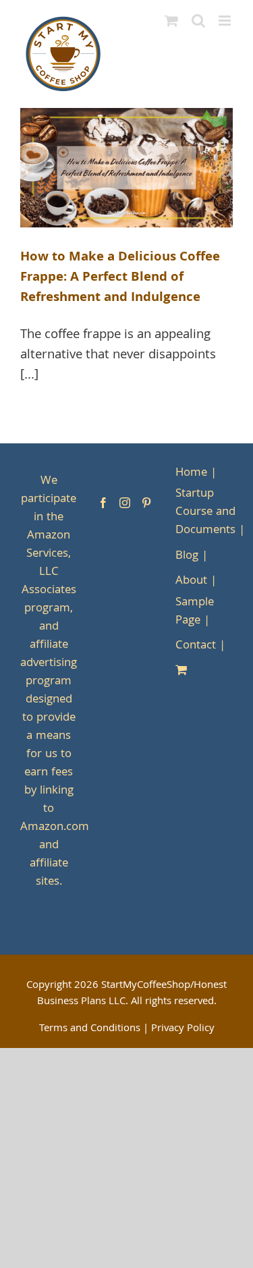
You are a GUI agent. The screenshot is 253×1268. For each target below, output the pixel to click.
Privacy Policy (183, 1029)
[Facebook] (103, 502)
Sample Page (194, 612)
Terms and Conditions (89, 1029)
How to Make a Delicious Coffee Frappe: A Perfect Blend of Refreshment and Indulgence (120, 278)
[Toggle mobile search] (198, 20)
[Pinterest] (146, 502)
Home (191, 473)
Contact (195, 646)
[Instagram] (124, 502)
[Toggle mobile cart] (171, 20)
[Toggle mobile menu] (226, 20)
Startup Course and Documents (205, 512)
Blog (186, 556)
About (191, 581)
